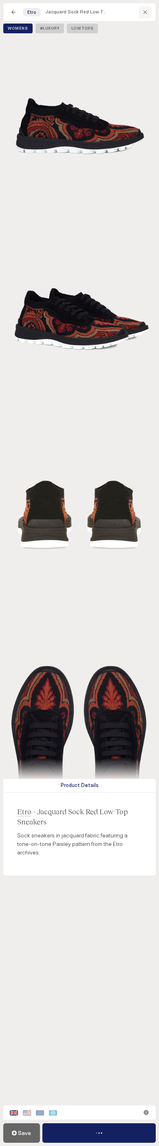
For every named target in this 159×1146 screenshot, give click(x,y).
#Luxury (50, 28)
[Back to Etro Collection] (145, 12)
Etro (24, 811)
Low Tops (82, 28)
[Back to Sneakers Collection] (13, 12)
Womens (18, 28)
